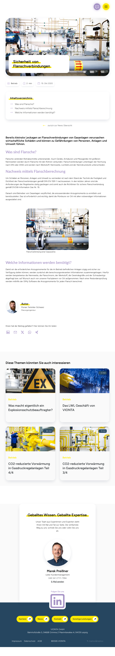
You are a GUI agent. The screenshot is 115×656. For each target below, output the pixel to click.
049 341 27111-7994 (57, 578)
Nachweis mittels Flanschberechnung (33, 108)
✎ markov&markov (95, 641)
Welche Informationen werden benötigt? (35, 112)
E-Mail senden (57, 581)
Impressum (17, 641)
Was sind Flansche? (24, 104)
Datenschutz (29, 641)
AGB (40, 641)
